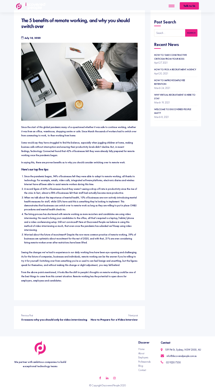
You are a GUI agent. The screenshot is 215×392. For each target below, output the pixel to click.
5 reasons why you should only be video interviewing (54, 319)
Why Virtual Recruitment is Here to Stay (174, 96)
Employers (143, 357)
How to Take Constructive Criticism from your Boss (170, 56)
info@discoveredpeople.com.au (182, 356)
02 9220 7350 (173, 362)
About (141, 353)
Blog (140, 366)
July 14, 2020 (32, 38)
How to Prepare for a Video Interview (114, 319)
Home (141, 349)
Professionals (144, 361)
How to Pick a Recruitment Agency (175, 69)
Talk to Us (189, 5)
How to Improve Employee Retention (169, 82)
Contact (142, 370)
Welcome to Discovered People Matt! (172, 111)
